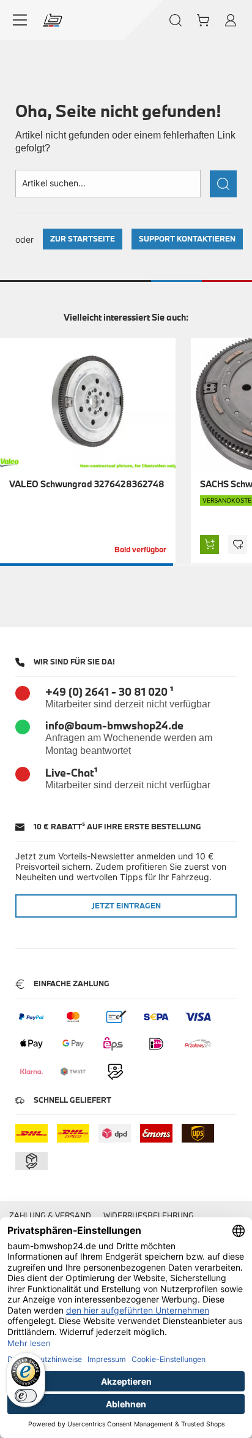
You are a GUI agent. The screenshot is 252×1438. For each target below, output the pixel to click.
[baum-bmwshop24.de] (52, 20)
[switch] (26, 1395)
